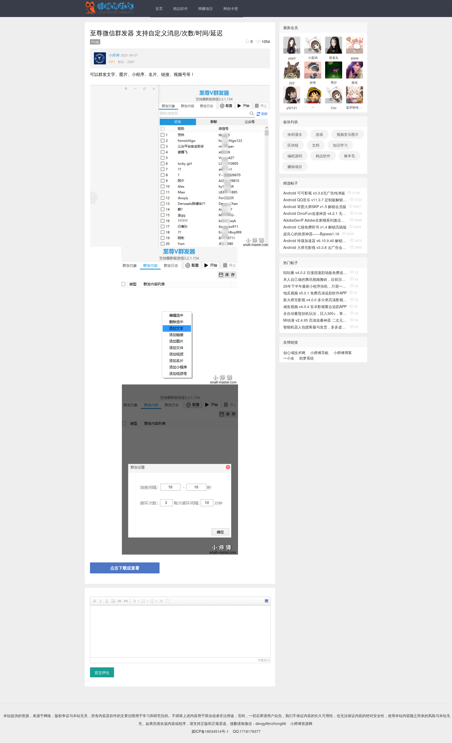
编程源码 (294, 155)
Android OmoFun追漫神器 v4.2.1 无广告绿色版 (315, 213)
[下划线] (106, 601)
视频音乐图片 (348, 134)
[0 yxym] (291, 44)
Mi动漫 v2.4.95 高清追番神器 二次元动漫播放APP (315, 320)
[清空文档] (167, 601)
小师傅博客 (343, 352)
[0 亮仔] (333, 69)
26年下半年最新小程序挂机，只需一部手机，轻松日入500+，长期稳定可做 (315, 286)
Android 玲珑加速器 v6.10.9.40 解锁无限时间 (315, 240)
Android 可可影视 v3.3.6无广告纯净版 (314, 192)
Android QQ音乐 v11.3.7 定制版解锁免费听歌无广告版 (315, 199)
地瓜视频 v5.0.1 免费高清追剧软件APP (315, 292)
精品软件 (180, 8)
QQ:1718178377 (247, 731)
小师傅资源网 (301, 723)
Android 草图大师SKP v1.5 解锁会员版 (314, 206)
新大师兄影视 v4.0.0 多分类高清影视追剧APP (315, 299)
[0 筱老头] (333, 44)
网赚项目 (205, 8)
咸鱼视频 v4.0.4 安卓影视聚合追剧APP (315, 306)
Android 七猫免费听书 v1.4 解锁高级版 (315, 227)
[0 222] (291, 69)
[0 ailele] (354, 44)
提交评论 (102, 672)
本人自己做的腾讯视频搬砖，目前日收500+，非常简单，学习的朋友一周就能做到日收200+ (315, 279)
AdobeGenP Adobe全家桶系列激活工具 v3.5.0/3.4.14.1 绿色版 (315, 220)
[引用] (125, 601)
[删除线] (119, 601)
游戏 (319, 134)
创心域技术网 (294, 352)
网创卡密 (230, 8)
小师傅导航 (319, 352)
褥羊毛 (349, 155)
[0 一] (312, 94)
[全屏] (266, 601)
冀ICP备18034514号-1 (210, 731)
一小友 (288, 358)
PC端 (95, 42)
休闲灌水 (294, 134)
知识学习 (340, 145)
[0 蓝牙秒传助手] (354, 94)
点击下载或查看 (124, 568)
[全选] (160, 601)
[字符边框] (113, 601)
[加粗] (94, 601)
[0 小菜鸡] (312, 44)
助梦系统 (306, 358)
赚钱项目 (294, 166)
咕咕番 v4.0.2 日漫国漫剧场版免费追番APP (315, 272)
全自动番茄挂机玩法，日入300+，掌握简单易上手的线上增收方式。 (315, 313)
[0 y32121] (291, 94)
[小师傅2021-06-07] (100, 58)
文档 (315, 145)
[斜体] (100, 601)
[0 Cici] (333, 94)
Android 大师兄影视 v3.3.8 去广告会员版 (315, 247)
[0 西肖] (354, 69)
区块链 (292, 145)
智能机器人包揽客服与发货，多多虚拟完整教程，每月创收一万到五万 (315, 326)
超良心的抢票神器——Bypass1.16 (311, 233)
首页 (159, 8)
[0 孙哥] (312, 69)
